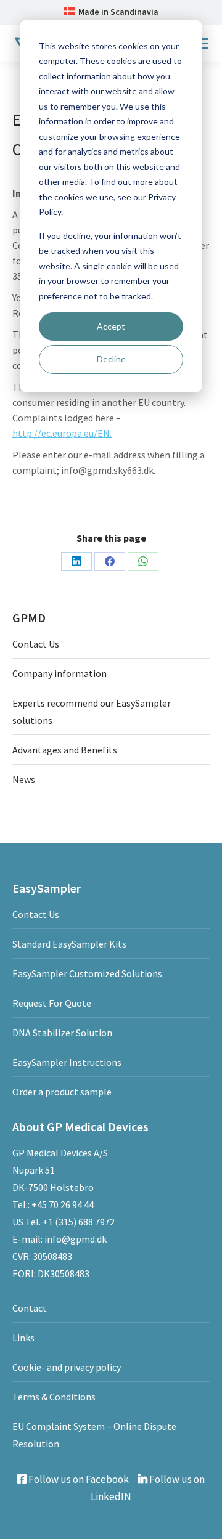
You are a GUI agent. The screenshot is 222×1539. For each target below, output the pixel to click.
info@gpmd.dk (75, 1239)
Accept (111, 326)
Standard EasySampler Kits (69, 944)
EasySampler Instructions (66, 1062)
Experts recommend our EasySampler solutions (91, 711)
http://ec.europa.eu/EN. (62, 433)
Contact (29, 1308)
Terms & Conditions (54, 1397)
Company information (59, 673)
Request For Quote (51, 1003)
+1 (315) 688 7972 (79, 1222)
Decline (111, 359)
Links (23, 1337)
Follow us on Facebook (78, 1479)
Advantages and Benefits (64, 750)
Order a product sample (62, 1092)
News (23, 779)
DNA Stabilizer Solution (62, 1032)
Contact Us (35, 644)
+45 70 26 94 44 (62, 1204)
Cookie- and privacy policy (66, 1367)
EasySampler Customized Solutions (87, 973)
